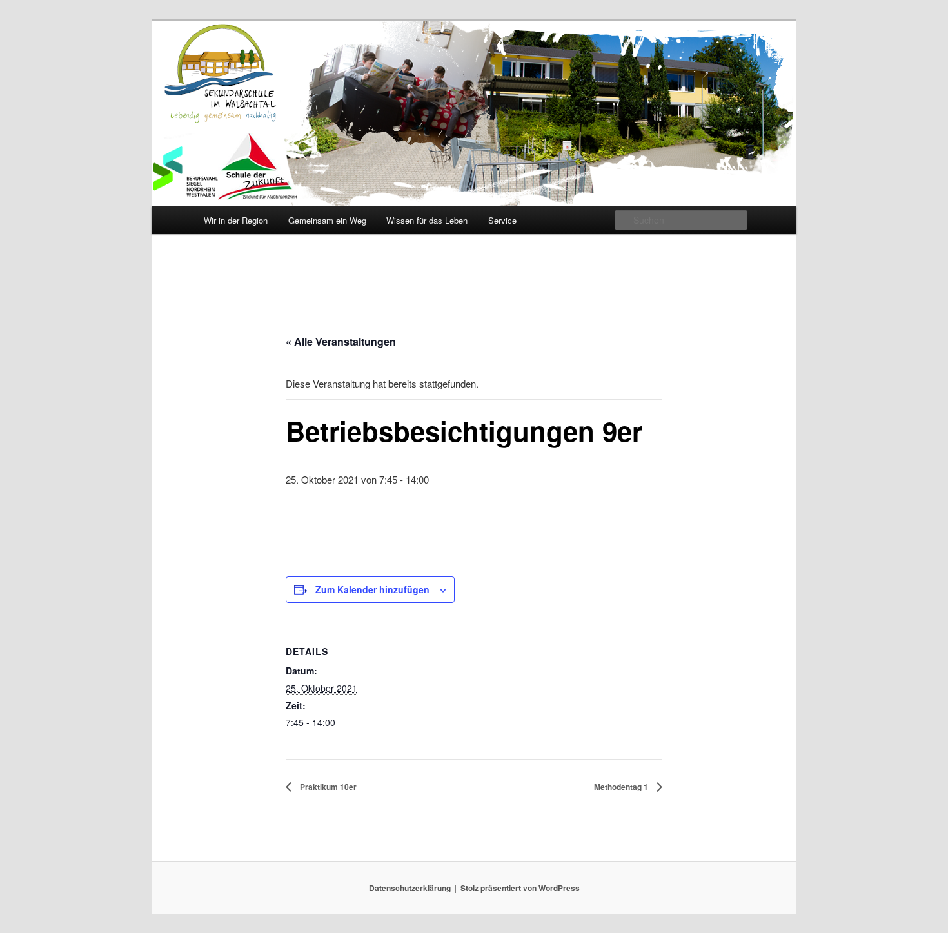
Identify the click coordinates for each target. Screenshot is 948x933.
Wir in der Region (236, 220)
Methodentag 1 (622, 786)
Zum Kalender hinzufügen (372, 589)
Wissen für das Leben (427, 220)
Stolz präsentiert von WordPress (520, 888)
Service (502, 220)
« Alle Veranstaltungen (341, 341)
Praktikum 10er (327, 786)
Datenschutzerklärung (410, 888)
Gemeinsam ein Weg (327, 220)
